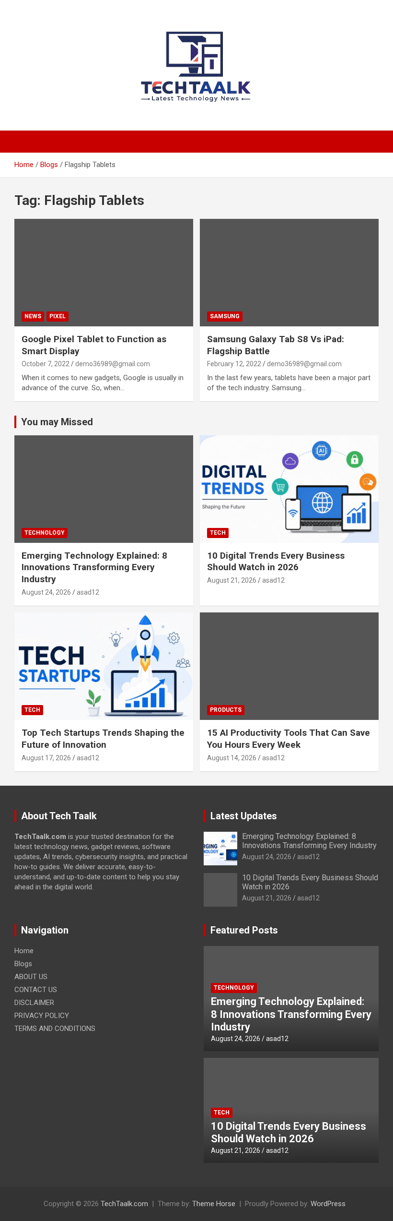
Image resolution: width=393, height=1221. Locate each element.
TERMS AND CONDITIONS (54, 1028)
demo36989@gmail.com (112, 364)
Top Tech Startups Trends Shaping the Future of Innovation (103, 738)
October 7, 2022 (45, 364)
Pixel (57, 316)
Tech (218, 532)
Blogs (23, 963)
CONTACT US (35, 989)
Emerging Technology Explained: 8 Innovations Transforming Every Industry (94, 567)
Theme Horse (213, 1203)
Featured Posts (244, 930)
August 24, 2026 (46, 592)
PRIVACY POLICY (41, 1015)
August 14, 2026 (231, 758)
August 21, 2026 (231, 580)
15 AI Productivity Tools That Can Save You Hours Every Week (288, 738)
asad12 (88, 592)
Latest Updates (243, 816)
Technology (44, 532)
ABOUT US (30, 976)
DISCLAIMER (34, 1002)
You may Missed (57, 422)
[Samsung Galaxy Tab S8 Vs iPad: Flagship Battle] (289, 272)
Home (24, 950)
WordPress (328, 1203)
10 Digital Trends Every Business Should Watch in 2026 (276, 561)
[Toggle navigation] (26, 142)
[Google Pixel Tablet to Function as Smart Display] (104, 272)
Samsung (225, 316)
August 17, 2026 (46, 758)
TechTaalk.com (124, 1203)
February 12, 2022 (234, 364)
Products (226, 709)
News (32, 316)
